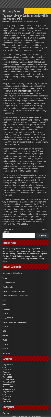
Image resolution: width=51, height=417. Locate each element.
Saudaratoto (7, 287)
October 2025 (8, 387)
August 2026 (7, 365)
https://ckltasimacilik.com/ (13, 291)
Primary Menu (12, 11)
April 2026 (6, 375)
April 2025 (6, 402)
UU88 (4, 340)
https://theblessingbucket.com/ (15, 296)
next (44, 230)
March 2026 (7, 377)
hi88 (4, 300)
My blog (5, 413)
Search (5, 232)
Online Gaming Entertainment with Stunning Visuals (24, 251)
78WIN (5, 313)
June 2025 (6, 397)
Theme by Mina (36, 416)
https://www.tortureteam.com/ (14, 322)
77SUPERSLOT (8, 282)
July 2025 (6, 394)
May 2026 (6, 372)
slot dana (6, 309)
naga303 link (7, 318)
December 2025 (8, 382)
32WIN (5, 344)
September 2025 (9, 389)
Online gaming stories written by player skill (21, 249)
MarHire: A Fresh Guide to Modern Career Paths (22, 256)
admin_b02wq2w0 (32, 21)
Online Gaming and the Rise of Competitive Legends (24, 254)
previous (8, 230)
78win (4, 278)
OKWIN (5, 335)
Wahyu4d (6, 353)
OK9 (4, 305)
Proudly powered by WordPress (20, 416)
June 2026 (6, 370)
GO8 (4, 331)
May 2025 (6, 399)
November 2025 (8, 384)
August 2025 (7, 392)
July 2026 (6, 367)
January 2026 (8, 379)
